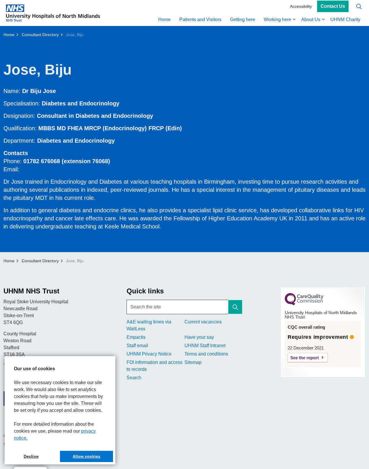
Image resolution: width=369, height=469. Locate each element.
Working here (277, 19)
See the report (304, 357)
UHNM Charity (345, 19)
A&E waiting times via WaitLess (149, 325)
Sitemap (193, 362)
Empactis (136, 337)
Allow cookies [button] (86, 456)
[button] (235, 307)
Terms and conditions (206, 353)
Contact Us (333, 6)
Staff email (137, 345)
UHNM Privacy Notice (149, 353)
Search (134, 377)
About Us (310, 19)
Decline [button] (31, 456)
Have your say (199, 337)
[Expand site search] (359, 6)
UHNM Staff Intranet (204, 345)
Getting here (242, 19)
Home (164, 19)
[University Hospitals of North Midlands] (53, 13)
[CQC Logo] (304, 304)
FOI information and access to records (154, 366)
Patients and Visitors (200, 19)
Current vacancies (203, 321)
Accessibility (301, 6)
